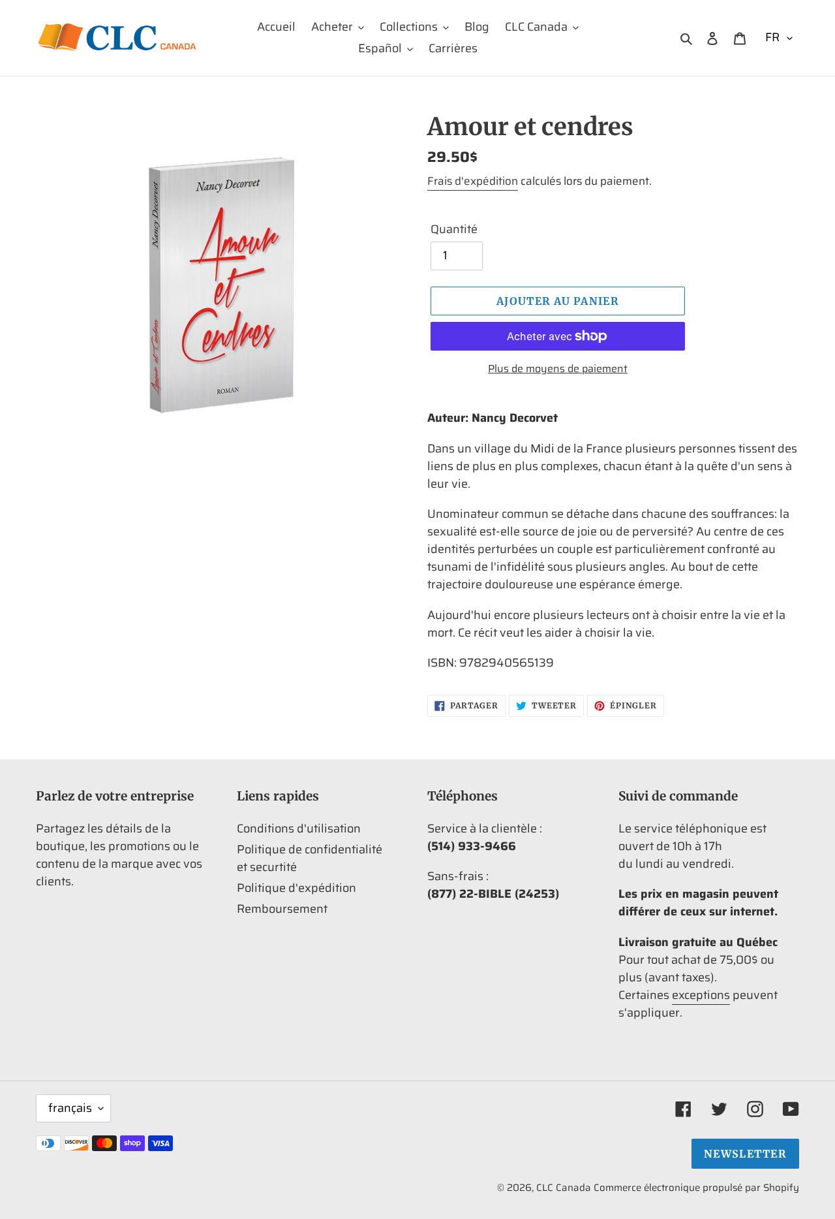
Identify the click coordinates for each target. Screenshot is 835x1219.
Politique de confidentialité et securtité (309, 858)
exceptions (701, 995)
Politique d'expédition (296, 888)
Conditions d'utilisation (299, 828)
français (70, 1108)
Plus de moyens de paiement (558, 369)
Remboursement (282, 909)
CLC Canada (563, 1187)
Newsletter (745, 1153)
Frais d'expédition (472, 180)
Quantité (454, 229)
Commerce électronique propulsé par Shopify (696, 1187)
